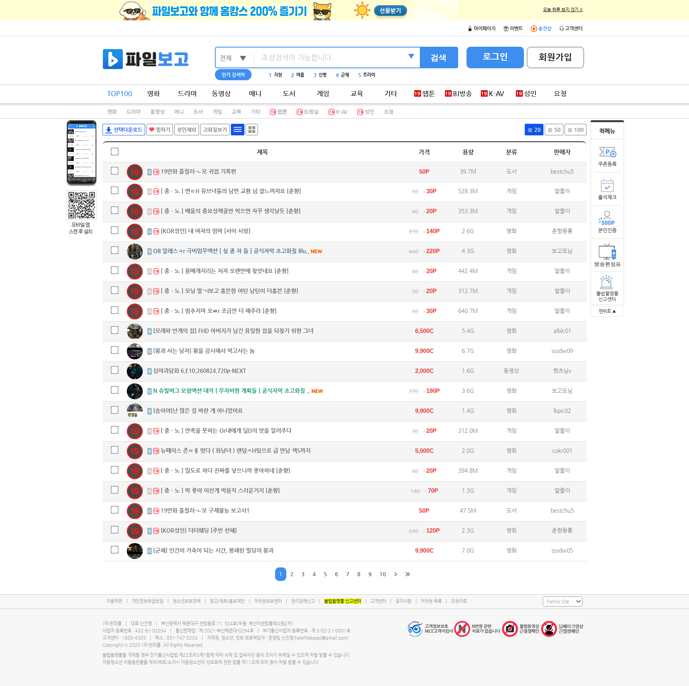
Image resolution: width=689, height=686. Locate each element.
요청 (560, 93)
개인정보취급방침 (147, 601)
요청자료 (459, 601)
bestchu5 (562, 171)
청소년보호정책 (187, 601)
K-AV (338, 112)
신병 (320, 75)
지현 (275, 75)
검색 (439, 57)
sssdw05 (562, 550)
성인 (366, 112)
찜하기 (162, 130)
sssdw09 (562, 350)
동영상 (221, 93)
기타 (390, 93)
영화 (153, 93)
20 (537, 130)
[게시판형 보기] (237, 129)
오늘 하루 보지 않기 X (563, 9)
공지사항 (403, 601)
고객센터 (378, 601)
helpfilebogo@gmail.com (321, 637)
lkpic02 (562, 410)
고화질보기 (215, 130)
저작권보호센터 (268, 601)
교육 (356, 93)
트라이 (366, 75)
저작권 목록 (431, 601)
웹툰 (279, 112)
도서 (289, 93)
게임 (323, 93)
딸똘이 (562, 191)
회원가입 (555, 57)
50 (557, 130)
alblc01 (562, 330)
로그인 (495, 56)
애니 (255, 93)
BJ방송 (308, 112)
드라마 (187, 93)
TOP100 (119, 93)
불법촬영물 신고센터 (342, 601)
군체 (342, 75)
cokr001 (562, 450)
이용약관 (114, 601)
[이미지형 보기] (252, 129)
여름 (297, 75)
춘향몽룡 (562, 231)
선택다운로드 (127, 130)
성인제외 (186, 130)
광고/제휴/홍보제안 (227, 601)
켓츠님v (562, 370)
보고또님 (562, 251)
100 (578, 130)
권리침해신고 (303, 601)
